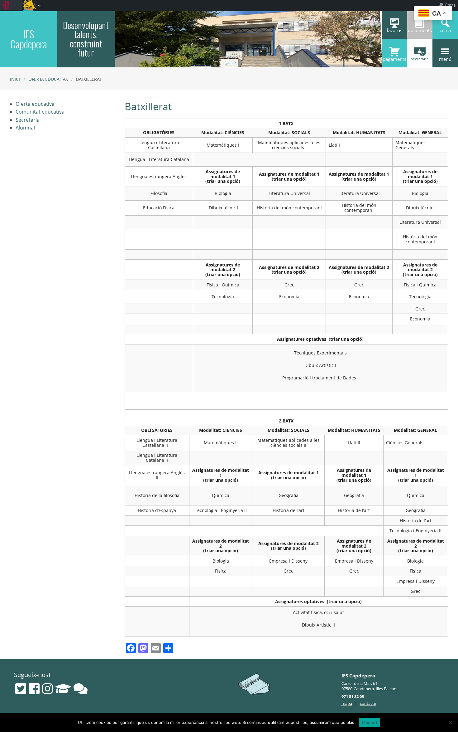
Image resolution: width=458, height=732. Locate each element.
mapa (346, 703)
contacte (368, 703)
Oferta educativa (48, 79)
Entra (450, 4)
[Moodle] (63, 688)
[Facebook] (34, 688)
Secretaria (28, 119)
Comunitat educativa (40, 111)
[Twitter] (20, 688)
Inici (15, 79)
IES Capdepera (28, 38)
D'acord (369, 722)
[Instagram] (47, 688)
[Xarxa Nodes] (81, 688)
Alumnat (26, 127)
